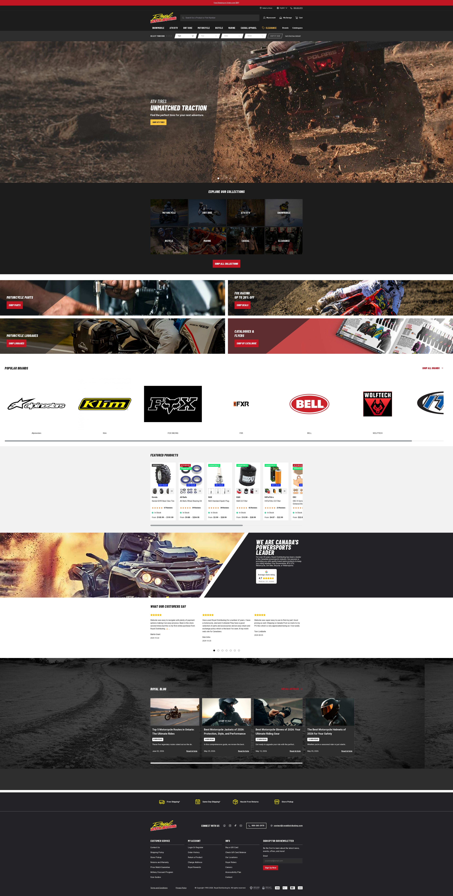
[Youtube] (240, 825)
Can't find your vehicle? (293, 36)
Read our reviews (266, 581)
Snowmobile (283, 212)
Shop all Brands (431, 368)
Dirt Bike (207, 212)
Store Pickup (287, 802)
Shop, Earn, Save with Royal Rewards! (226, 3)
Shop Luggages (16, 343)
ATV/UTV (245, 212)
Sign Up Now (270, 868)
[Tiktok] (235, 825)
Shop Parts (15, 305)
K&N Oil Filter (241, 501)
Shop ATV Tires (158, 122)
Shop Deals (242, 305)
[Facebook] (224, 825)
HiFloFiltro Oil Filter (273, 501)
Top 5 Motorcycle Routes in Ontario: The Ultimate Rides (173, 731)
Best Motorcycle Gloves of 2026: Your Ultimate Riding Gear (278, 731)
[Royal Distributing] (163, 17)
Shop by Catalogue (246, 343)
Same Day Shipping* (211, 802)
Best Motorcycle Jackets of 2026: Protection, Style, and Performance (225, 731)
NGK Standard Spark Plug (218, 501)
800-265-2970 (258, 825)
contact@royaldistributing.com (288, 825)
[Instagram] (230, 825)
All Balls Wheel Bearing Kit (191, 501)
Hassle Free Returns (249, 802)
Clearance (284, 240)
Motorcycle (169, 212)
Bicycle (169, 240)
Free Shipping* (173, 802)
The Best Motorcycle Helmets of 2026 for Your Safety (326, 731)
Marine (207, 240)
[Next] (171, 491)
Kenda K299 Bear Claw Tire (163, 501)
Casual (246, 240)
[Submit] (182, 18)
